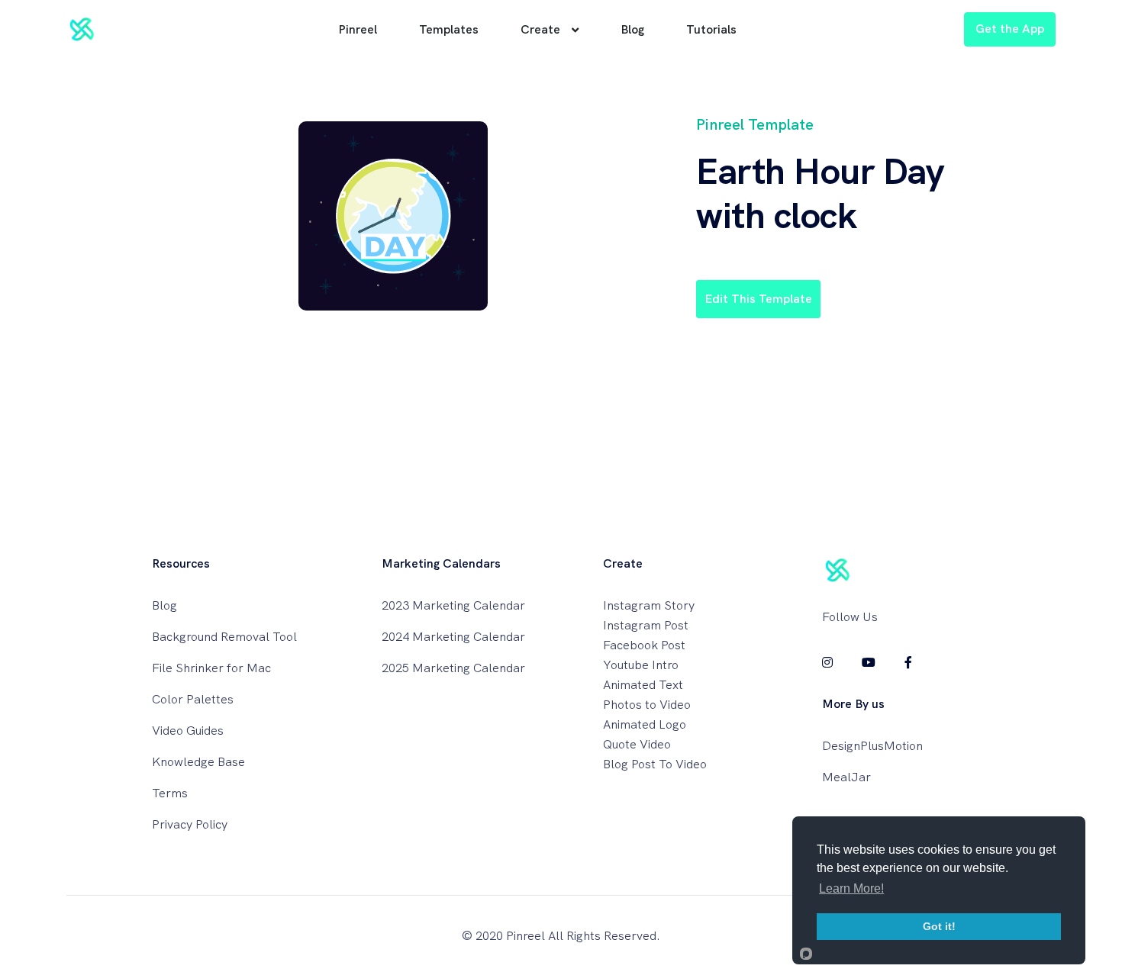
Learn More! (851, 888)
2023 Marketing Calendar (453, 605)
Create (540, 29)
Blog (632, 29)
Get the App (1009, 29)
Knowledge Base (198, 762)
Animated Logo (644, 724)
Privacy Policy (189, 824)
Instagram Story (649, 605)
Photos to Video (647, 705)
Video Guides (188, 731)
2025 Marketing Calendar (453, 668)
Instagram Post (645, 625)
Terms (170, 793)
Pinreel (357, 29)
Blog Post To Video (655, 764)
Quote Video (637, 744)
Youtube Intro (641, 665)
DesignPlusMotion (872, 746)
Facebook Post (644, 645)
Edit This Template (758, 299)
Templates (449, 29)
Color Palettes (193, 699)
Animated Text (643, 685)
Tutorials (711, 29)
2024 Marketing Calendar (453, 637)
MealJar (846, 777)
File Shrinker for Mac (211, 668)
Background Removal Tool (224, 637)
